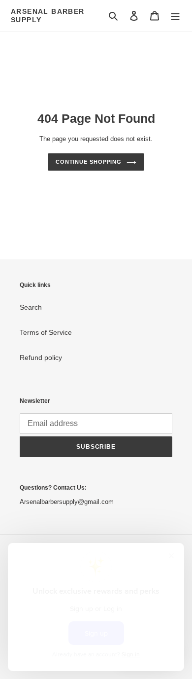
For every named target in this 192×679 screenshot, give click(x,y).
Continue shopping (89, 162)
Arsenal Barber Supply (48, 15)
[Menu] (175, 15)
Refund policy (41, 357)
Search (31, 307)
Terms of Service (46, 332)
